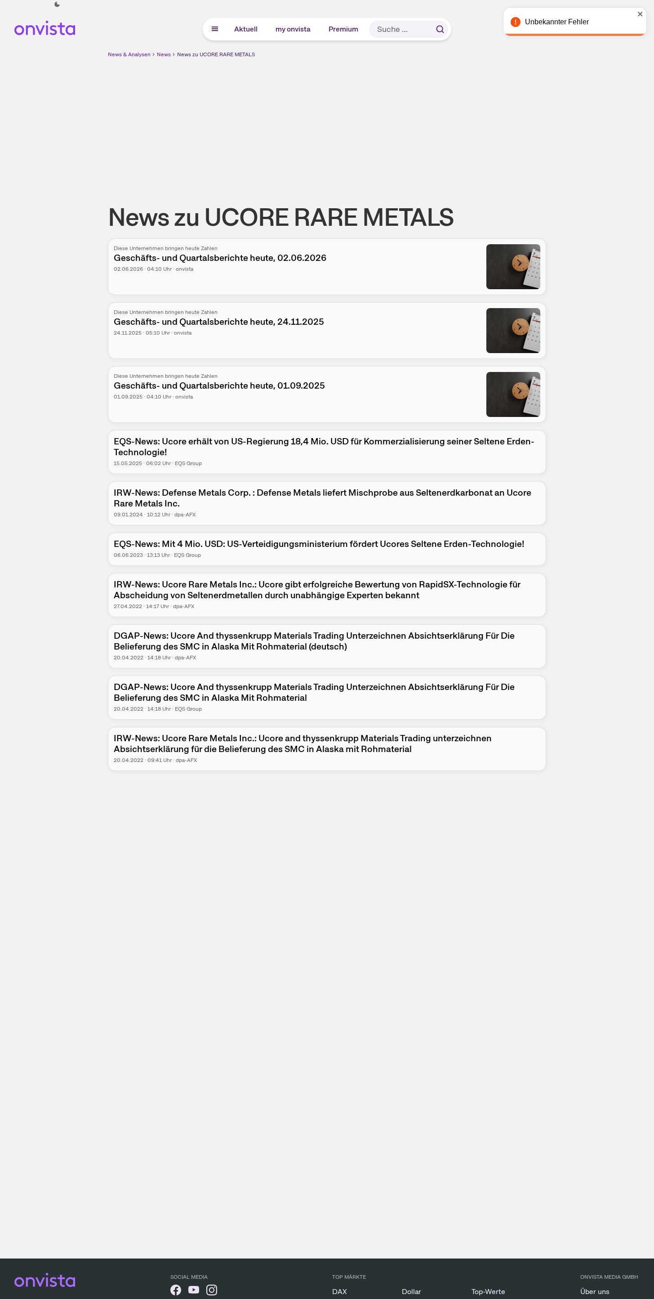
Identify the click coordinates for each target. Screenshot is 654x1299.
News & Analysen (129, 54)
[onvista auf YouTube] (193, 1292)
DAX (339, 1291)
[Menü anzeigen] (215, 29)
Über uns (595, 1291)
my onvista (293, 29)
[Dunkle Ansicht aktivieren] (57, 4)
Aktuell (246, 29)
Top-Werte (488, 1291)
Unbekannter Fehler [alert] (557, 22)
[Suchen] (440, 29)
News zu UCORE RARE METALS (216, 54)
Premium (344, 29)
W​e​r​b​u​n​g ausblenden (405, 122)
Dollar (411, 1291)
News (164, 54)
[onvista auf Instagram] (211, 1292)
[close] (640, 14)
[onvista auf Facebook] (175, 1292)
